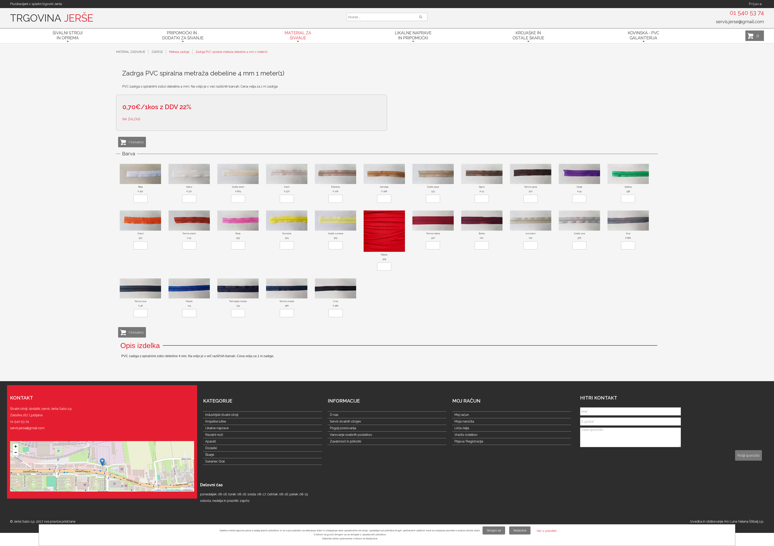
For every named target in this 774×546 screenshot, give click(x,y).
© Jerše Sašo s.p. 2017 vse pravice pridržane (42, 521)
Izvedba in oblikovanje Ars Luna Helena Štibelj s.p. (727, 521)
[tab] (140, 345)
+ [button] (15, 446)
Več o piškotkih (547, 530)
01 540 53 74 (747, 12)
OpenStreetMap (173, 490)
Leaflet (158, 490)
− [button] (15, 452)
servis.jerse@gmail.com (740, 21)
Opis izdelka (140, 345)
